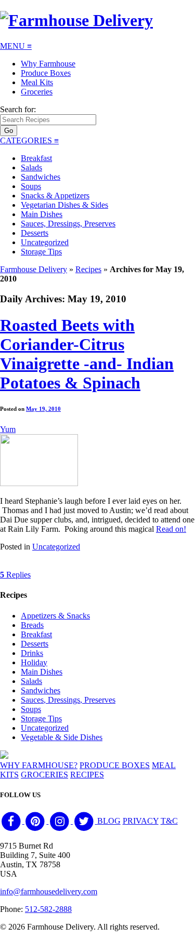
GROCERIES (44, 774)
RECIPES (87, 774)
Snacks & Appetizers (55, 195)
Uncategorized (45, 242)
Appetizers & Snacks (55, 615)
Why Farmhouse (48, 63)
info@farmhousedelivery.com (48, 891)
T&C (169, 820)
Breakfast (36, 158)
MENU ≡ (16, 46)
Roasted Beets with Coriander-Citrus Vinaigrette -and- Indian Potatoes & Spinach (87, 354)
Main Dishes (41, 214)
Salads (31, 167)
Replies (15, 574)
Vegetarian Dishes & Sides (64, 204)
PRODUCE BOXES (115, 765)
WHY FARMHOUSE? (38, 765)
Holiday (34, 662)
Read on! (171, 529)
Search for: (18, 109)
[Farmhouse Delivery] (76, 20)
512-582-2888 (48, 909)
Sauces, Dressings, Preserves (68, 223)
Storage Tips (41, 251)
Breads (32, 625)
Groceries (37, 91)
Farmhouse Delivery (33, 269)
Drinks (32, 653)
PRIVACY (141, 820)
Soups (31, 186)
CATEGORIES (29, 140)
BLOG (109, 820)
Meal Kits (37, 82)
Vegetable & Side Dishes (61, 737)
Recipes (88, 269)
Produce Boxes (46, 73)
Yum (8, 429)
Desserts (34, 233)
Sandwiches (40, 176)
